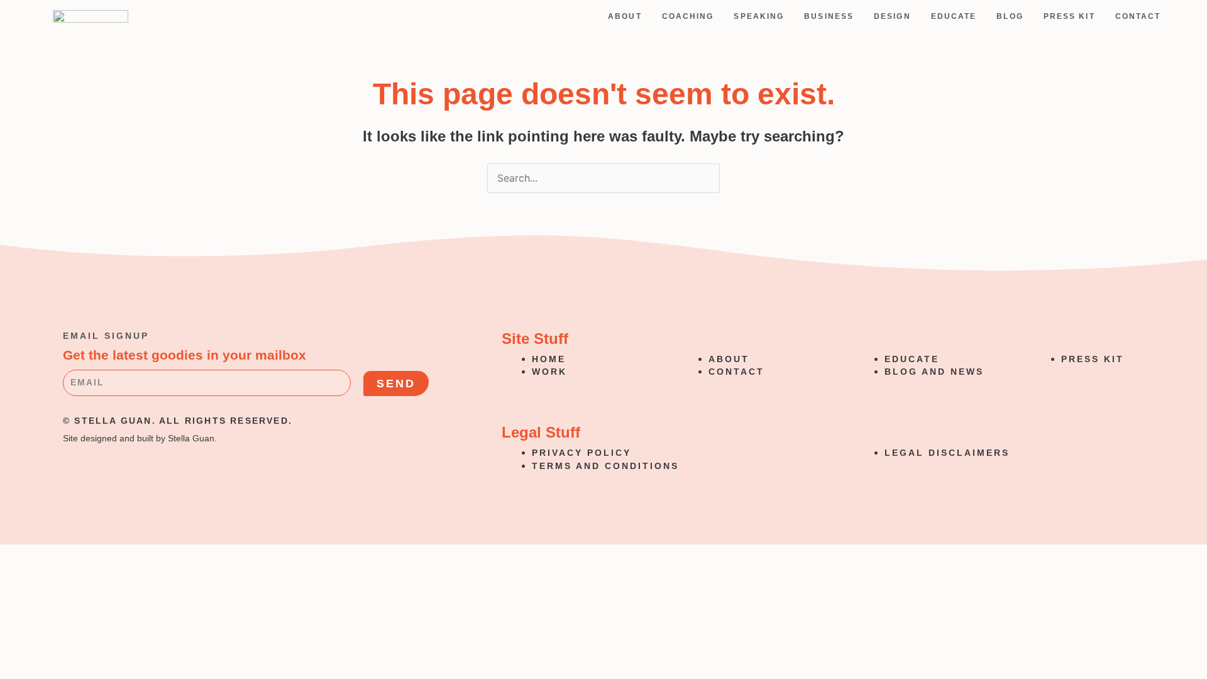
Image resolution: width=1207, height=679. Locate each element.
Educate (954, 16)
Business (829, 16)
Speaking (759, 16)
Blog (1009, 16)
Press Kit (1069, 16)
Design (892, 16)
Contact (1138, 16)
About (625, 16)
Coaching (688, 16)
